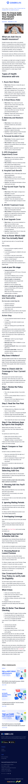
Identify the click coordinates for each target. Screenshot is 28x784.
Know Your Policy (11, 529)
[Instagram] (4, 773)
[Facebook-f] (2, 773)
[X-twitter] (6, 773)
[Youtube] (8, 773)
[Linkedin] (10, 773)
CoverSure (11, 8)
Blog (7, 8)
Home (3, 8)
